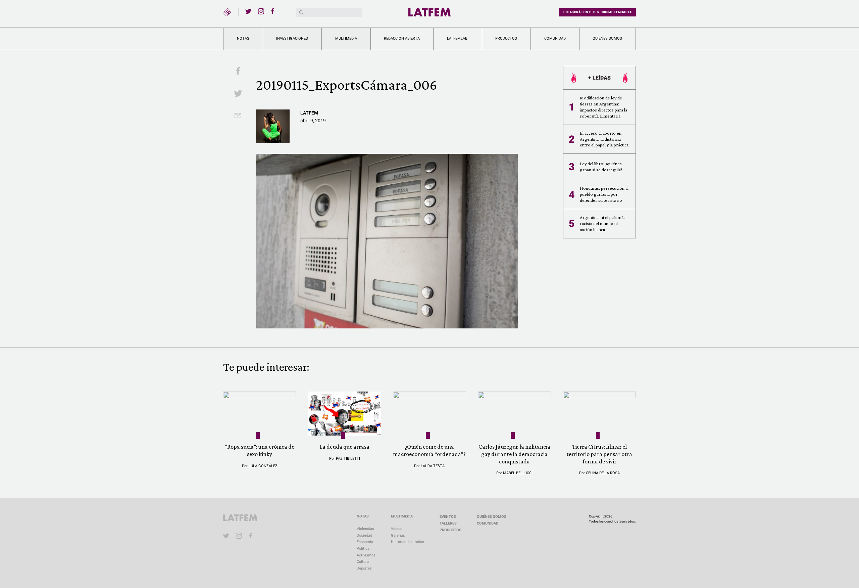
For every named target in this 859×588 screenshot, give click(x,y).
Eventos (448, 516)
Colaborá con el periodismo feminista (597, 12)
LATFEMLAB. (457, 38)
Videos (396, 529)
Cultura (363, 561)
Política (363, 548)
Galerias (398, 535)
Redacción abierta (402, 38)
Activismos (366, 555)
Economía (365, 542)
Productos (506, 38)
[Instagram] (261, 11)
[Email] (238, 116)
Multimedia (346, 38)
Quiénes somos (607, 38)
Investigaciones (292, 38)
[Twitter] (248, 11)
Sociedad (364, 535)
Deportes (364, 568)
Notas (243, 38)
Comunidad (555, 38)
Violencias (365, 529)
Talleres (448, 523)
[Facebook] (274, 11)
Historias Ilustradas (407, 542)
